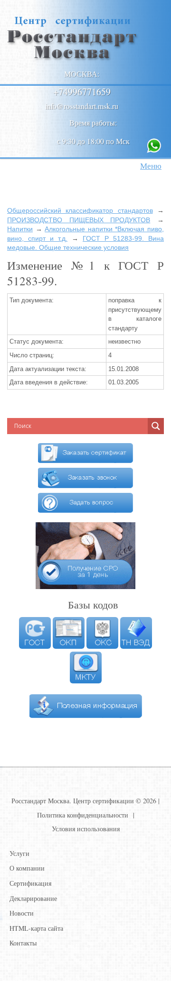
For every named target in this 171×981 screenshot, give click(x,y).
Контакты (23, 942)
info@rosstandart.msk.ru (81, 106)
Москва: (81, 74)
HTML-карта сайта (36, 928)
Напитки (20, 229)
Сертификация (30, 883)
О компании (27, 867)
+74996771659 (82, 91)
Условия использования (86, 828)
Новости (22, 912)
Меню (151, 165)
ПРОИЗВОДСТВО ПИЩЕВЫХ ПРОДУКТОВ (78, 220)
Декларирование (33, 898)
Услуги (19, 853)
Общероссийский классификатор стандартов (80, 210)
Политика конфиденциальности (82, 814)
